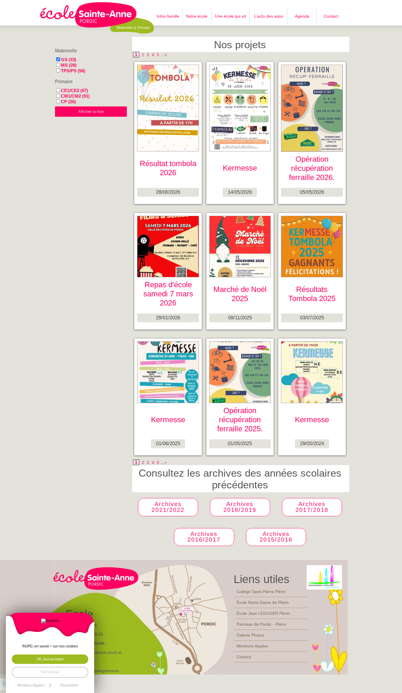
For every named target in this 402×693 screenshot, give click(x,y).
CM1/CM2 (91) (75, 95)
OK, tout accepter (50, 659)
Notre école (196, 16)
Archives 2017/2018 (311, 507)
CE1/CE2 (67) (74, 90)
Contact (331, 16)
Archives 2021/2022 (168, 507)
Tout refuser (50, 672)
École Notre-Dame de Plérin (263, 602)
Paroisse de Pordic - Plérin (261, 624)
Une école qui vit (230, 16)
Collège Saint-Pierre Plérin (261, 591)
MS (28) (69, 65)
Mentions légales (252, 646)
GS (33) (68, 59)
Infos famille (168, 16)
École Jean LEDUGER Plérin (263, 613)
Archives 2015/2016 (276, 537)
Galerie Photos (250, 635)
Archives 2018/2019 (239, 507)
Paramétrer (69, 685)
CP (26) (68, 101)
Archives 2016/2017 (203, 537)
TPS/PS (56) (73, 70)
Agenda (302, 16)
